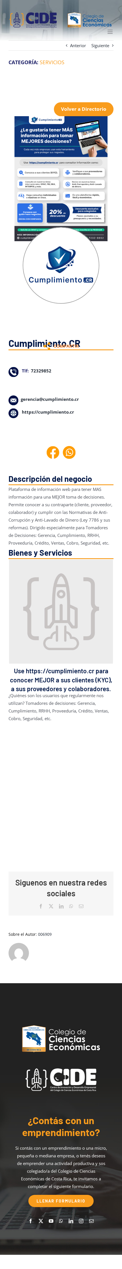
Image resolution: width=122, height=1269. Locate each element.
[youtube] (51, 1221)
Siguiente (100, 45)
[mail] (91, 1221)
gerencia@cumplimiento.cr (50, 399)
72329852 (41, 371)
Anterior (78, 45)
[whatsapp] (61, 1221)
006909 (45, 934)
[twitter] (41, 1221)
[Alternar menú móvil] (110, 32)
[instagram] (81, 1221)
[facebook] (30, 1221)
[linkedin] (71, 1221)
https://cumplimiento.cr (48, 412)
